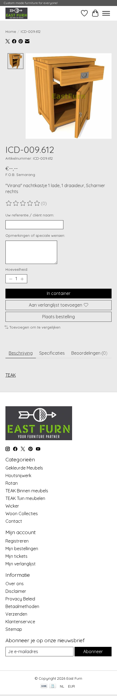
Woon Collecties (21, 513)
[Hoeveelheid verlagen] (10, 278)
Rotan (11, 483)
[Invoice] (52, 686)
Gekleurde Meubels (24, 468)
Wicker (12, 506)
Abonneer (93, 651)
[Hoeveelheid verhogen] (22, 278)
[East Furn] (16, 13)
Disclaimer (15, 591)
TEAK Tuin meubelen (25, 498)
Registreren (17, 541)
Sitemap (13, 629)
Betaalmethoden (22, 606)
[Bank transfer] (44, 686)
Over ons (14, 583)
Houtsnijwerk (18, 475)
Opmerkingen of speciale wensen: (35, 235)
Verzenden (16, 614)
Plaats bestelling (58, 316)
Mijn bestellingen (21, 548)
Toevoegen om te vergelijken (35, 327)
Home (10, 31)
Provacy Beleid (20, 598)
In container (58, 293)
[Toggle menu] (106, 13)
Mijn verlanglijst (20, 563)
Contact (13, 521)
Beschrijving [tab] (21, 353)
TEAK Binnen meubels (26, 490)
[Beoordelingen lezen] (23, 203)
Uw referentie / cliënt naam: (29, 215)
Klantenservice (20, 621)
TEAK (10, 375)
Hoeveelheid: (16, 269)
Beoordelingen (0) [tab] (89, 353)
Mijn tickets (16, 556)
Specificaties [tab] (52, 353)
